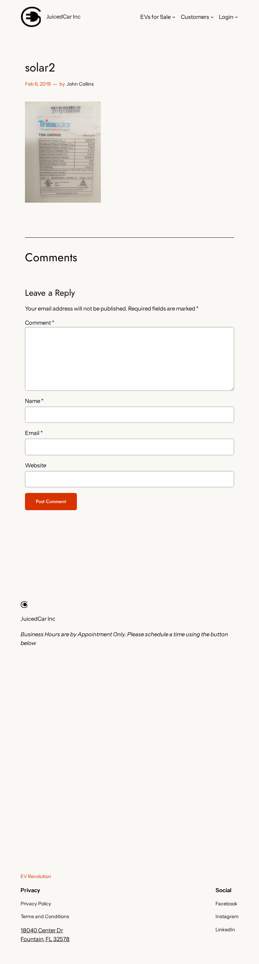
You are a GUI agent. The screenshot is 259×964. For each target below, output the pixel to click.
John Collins (80, 84)
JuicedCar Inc (63, 16)
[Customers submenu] (212, 17)
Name (34, 401)
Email (34, 433)
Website (35, 465)
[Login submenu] (236, 17)
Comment (39, 322)
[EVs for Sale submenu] (173, 17)
